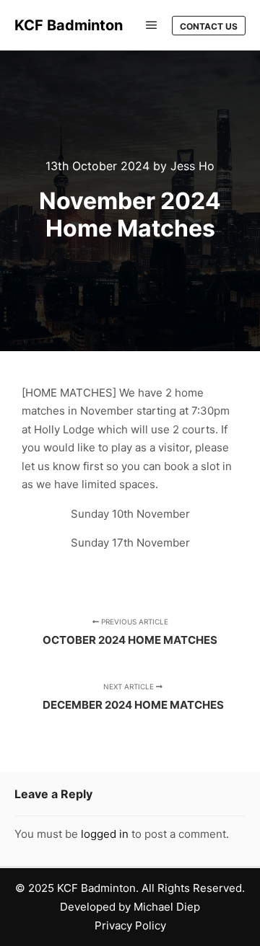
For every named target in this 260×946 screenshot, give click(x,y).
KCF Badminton (68, 25)
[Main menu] (152, 25)
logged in (105, 834)
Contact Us (209, 26)
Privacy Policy (130, 925)
